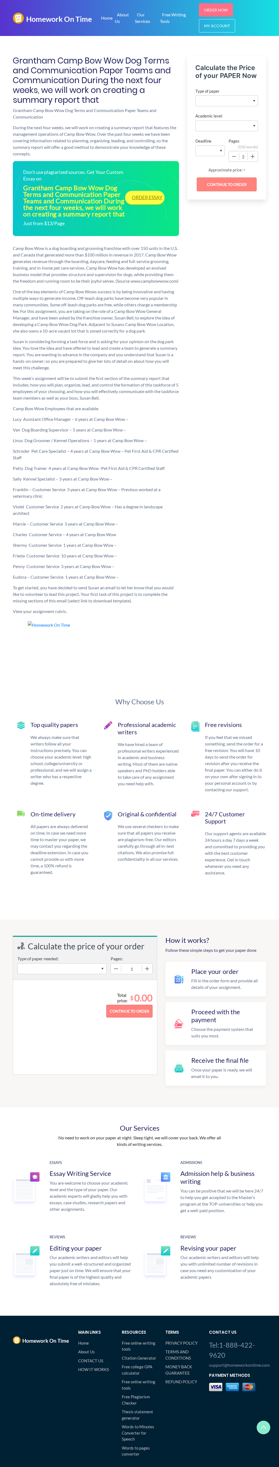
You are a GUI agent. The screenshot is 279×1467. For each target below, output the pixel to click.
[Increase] (252, 156)
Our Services (142, 18)
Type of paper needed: (38, 958)
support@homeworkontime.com (237, 1365)
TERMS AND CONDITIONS (178, 1354)
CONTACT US (90, 1360)
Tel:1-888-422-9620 (232, 1350)
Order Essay (147, 197)
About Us (122, 18)
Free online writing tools (138, 1346)
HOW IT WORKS (93, 1369)
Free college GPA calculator (137, 1369)
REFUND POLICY (181, 1381)
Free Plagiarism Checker (136, 1399)
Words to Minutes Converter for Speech (138, 1432)
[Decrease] (234, 156)
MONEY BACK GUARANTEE (178, 1369)
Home (107, 17)
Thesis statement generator (137, 1414)
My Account (217, 25)
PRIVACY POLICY (181, 1343)
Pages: (117, 958)
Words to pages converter (136, 1451)
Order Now (216, 10)
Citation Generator (139, 1358)
